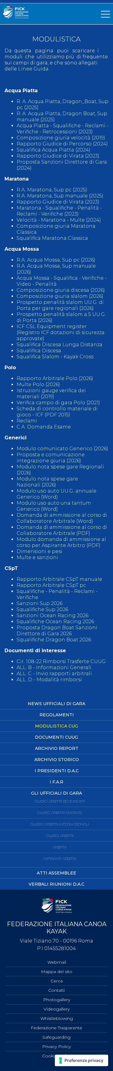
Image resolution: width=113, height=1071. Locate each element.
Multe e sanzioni (37, 557)
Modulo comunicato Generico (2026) (62, 448)
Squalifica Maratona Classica (52, 238)
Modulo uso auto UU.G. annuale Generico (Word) (56, 494)
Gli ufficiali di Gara (56, 793)
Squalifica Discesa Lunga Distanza (59, 344)
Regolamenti (56, 715)
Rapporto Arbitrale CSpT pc (51, 585)
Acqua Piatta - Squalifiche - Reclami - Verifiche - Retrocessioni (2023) (62, 129)
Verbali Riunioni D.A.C (56, 884)
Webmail (56, 962)
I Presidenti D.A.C (57, 770)
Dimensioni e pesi (39, 551)
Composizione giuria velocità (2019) (61, 138)
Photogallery (56, 999)
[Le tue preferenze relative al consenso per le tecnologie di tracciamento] (81, 1060)
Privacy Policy (56, 1046)
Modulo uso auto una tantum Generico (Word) (54, 506)
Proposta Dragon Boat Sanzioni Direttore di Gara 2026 (57, 630)
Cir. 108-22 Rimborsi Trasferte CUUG (61, 661)
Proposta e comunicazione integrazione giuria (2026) (51, 458)
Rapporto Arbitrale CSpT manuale (59, 579)
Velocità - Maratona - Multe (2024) (59, 220)
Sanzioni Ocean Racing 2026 (52, 615)
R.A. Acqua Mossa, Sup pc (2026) (56, 260)
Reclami (27, 421)
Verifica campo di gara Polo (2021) (59, 402)
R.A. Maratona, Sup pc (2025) (52, 190)
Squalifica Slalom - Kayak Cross (55, 357)
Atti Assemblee (56, 873)
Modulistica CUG (56, 726)
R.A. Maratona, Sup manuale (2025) (60, 196)
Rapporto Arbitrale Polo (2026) (55, 378)
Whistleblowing (56, 1018)
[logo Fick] (16, 17)
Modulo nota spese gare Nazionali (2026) (47, 482)
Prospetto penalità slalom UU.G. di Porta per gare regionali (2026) (60, 305)
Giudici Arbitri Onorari (59, 812)
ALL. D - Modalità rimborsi (49, 679)
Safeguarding (56, 1037)
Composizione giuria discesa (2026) (61, 290)
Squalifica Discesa (39, 350)
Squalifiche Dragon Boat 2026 (54, 640)
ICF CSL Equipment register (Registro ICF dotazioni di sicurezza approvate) (61, 332)
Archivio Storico (56, 759)
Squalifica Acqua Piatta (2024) (53, 150)
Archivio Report (56, 748)
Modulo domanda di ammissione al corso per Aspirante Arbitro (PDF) (61, 542)
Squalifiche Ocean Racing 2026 (55, 621)
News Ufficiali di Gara (56, 703)
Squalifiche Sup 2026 (42, 609)
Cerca (57, 981)
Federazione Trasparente (56, 1027)
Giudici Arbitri (60, 835)
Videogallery (57, 1009)
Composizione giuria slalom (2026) (60, 296)
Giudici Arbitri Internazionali (59, 824)
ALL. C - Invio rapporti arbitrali (54, 673)
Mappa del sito (56, 971)
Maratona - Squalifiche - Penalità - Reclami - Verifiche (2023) (59, 211)
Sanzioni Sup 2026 (39, 603)
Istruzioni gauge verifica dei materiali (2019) (51, 393)
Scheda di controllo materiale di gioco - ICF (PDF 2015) (57, 412)
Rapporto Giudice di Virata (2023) (59, 156)
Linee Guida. (33, 69)
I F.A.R (56, 782)
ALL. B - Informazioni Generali (54, 667)
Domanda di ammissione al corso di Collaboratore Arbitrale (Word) (62, 518)
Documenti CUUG (56, 737)
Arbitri (59, 847)
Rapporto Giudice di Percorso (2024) (62, 144)
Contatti (56, 990)
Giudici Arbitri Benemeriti (59, 801)
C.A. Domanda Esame (44, 427)
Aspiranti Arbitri (59, 858)
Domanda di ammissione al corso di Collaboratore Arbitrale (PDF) (62, 530)
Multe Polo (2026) (38, 384)
